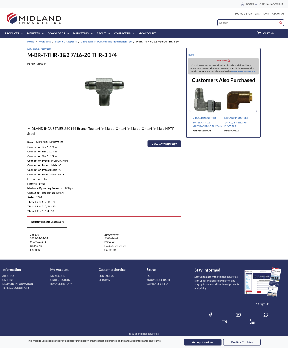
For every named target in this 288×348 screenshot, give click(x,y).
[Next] (257, 111)
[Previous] (190, 111)
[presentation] (47, 223)
